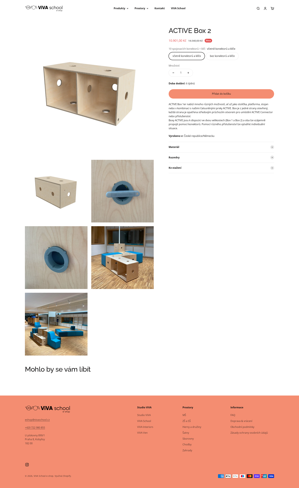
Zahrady (187, 450)
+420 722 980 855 (35, 427)
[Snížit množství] (173, 73)
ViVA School (178, 8)
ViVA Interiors (145, 427)
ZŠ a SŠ (187, 421)
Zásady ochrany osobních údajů (249, 432)
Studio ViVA (144, 415)
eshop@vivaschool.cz (37, 419)
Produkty (119, 8)
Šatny (186, 432)
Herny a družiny (192, 427)
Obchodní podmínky (242, 427)
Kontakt (159, 8)
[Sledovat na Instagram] (27, 465)
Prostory (140, 8)
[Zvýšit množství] (188, 73)
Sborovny (188, 438)
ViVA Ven (142, 432)
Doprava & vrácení (241, 421)
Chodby (187, 444)
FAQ (232, 415)
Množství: (174, 65)
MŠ (184, 415)
